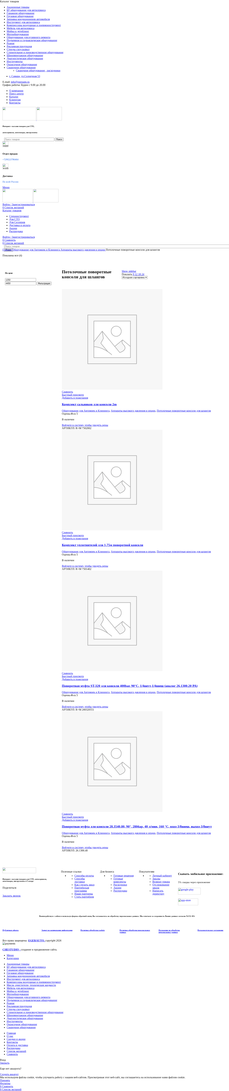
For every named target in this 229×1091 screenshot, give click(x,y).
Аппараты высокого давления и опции (83, 249)
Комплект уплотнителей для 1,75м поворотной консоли (102, 545)
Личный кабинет (162, 875)
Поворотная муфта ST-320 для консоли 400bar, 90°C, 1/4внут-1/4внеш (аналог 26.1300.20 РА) (129, 686)
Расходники (120, 884)
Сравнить (12, 1054)
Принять (5, 1080)
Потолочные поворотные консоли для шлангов (184, 410)
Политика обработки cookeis (92, 930)
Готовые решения (123, 875)
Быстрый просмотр (73, 394)
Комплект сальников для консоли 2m (89, 404)
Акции (117, 887)
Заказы (156, 878)
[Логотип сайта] (20, 119)
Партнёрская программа (81, 889)
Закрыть (4, 1062)
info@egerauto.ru (20, 81)
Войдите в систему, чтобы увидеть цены (85, 425)
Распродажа (120, 890)
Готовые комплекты (119, 880)
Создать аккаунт (9, 1074)
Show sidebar (129, 271)
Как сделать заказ (84, 884)
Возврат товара (161, 881)
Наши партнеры (83, 893)
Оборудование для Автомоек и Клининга (36, 249)
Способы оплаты (84, 875)
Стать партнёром (84, 896)
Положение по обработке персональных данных (169, 931)
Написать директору (158, 892)
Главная (7, 249)
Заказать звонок (12, 895)
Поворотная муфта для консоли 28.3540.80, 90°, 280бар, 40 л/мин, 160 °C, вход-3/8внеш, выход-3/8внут (137, 826)
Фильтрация (44, 283)
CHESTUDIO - (12, 949)
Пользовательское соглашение (210, 930)
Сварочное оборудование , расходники (38, 70)
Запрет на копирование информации (57, 930)
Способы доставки (79, 880)
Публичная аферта (11, 930)
